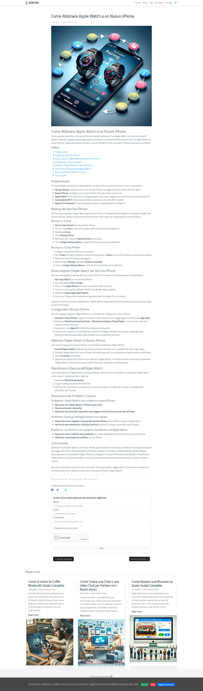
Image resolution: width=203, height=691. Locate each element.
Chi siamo (159, 2)
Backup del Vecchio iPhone (67, 155)
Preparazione (61, 151)
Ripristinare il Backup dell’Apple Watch (73, 168)
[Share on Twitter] (57, 490)
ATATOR (33, 3)
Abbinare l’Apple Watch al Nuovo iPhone (74, 165)
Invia (101, 548)
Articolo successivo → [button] (139, 559)
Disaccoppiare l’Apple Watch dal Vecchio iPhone (77, 158)
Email (56, 509)
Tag (151, 2)
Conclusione (60, 175)
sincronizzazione (61, 479)
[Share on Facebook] (52, 490)
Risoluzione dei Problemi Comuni (70, 172)
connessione (92, 479)
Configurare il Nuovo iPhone (68, 162)
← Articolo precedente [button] (63, 559)
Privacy (169, 2)
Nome (56, 501)
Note (145, 2)
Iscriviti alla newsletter (99, 676)
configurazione (77, 479)
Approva (145, 684)
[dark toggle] (175, 2)
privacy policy (71, 528)
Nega (153, 684)
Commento (58, 517)
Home (138, 2)
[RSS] (111, 676)
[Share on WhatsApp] (65, 490)
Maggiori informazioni (166, 684)
